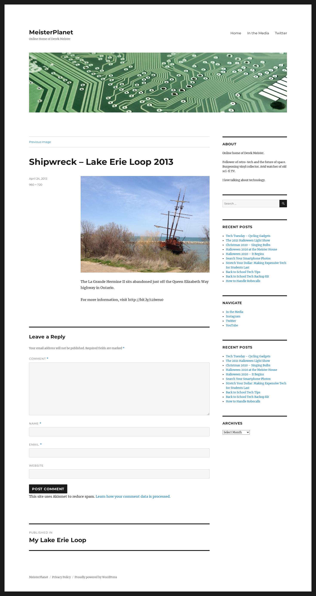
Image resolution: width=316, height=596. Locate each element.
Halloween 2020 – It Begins (245, 254)
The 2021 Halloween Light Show (248, 240)
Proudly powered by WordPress (96, 577)
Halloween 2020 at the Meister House (251, 249)
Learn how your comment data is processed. (133, 496)
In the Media (258, 33)
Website (36, 465)
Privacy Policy (61, 577)
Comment (39, 359)
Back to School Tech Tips (243, 272)
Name (35, 423)
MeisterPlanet (51, 32)
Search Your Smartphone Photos (248, 258)
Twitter (281, 33)
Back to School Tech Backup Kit (247, 276)
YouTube (232, 325)
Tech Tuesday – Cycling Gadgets (248, 236)
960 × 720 (35, 184)
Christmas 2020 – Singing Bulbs (248, 245)
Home (235, 33)
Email (35, 444)
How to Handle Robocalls (243, 281)
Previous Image (40, 142)
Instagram (233, 316)
